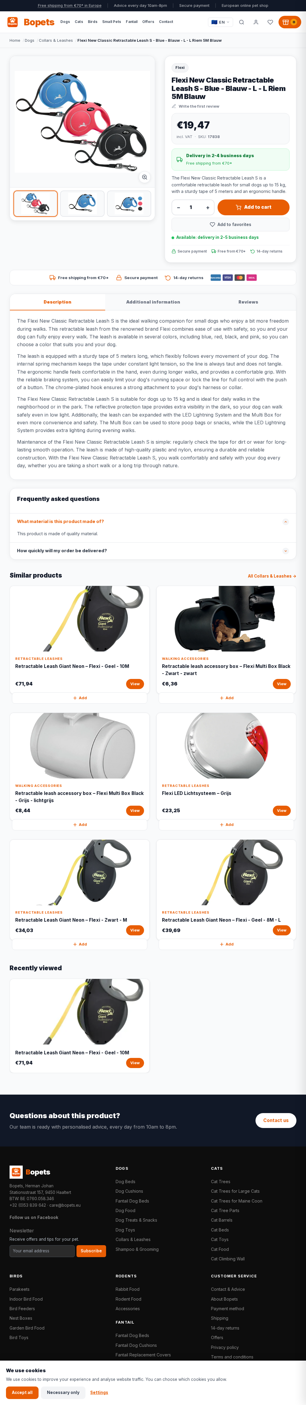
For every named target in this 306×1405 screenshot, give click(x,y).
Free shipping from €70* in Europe (70, 5)
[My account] (256, 22)
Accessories (128, 1308)
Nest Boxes (21, 1318)
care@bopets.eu (65, 1205)
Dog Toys (125, 1229)
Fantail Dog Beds (132, 1200)
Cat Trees (220, 1181)
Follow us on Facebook (34, 1217)
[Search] (241, 22)
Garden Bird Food (27, 1327)
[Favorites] (270, 22)
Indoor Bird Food (26, 1299)
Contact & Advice (228, 1289)
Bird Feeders (22, 1308)
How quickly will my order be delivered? (62, 550)
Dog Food (125, 1210)
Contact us (276, 1120)
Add (83, 698)
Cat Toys (220, 1239)
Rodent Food (128, 1299)
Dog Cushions (129, 1191)
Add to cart (257, 207)
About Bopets (224, 1299)
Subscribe (91, 1250)
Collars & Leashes (56, 40)
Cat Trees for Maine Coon (236, 1200)
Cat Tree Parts (225, 1210)
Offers (217, 1337)
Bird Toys (19, 1337)
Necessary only (63, 1392)
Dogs (29, 40)
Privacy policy (225, 1347)
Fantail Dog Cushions (136, 1345)
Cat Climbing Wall (228, 1258)
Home (15, 40)
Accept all (22, 1392)
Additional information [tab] (153, 301)
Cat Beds (220, 1229)
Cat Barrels (221, 1220)
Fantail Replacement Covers (143, 1354)
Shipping (219, 1318)
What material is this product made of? (60, 521)
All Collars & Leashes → (272, 576)
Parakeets (20, 1289)
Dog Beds (125, 1181)
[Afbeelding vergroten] (145, 177)
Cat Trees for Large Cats (235, 1191)
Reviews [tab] (248, 301)
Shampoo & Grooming (137, 1249)
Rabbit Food (128, 1289)
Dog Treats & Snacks (136, 1220)
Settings (99, 1392)
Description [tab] (57, 301)
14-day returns (225, 1327)
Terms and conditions (232, 1356)
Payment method (227, 1308)
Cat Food (220, 1249)
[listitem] (35, 204)
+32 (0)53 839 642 (28, 1205)
